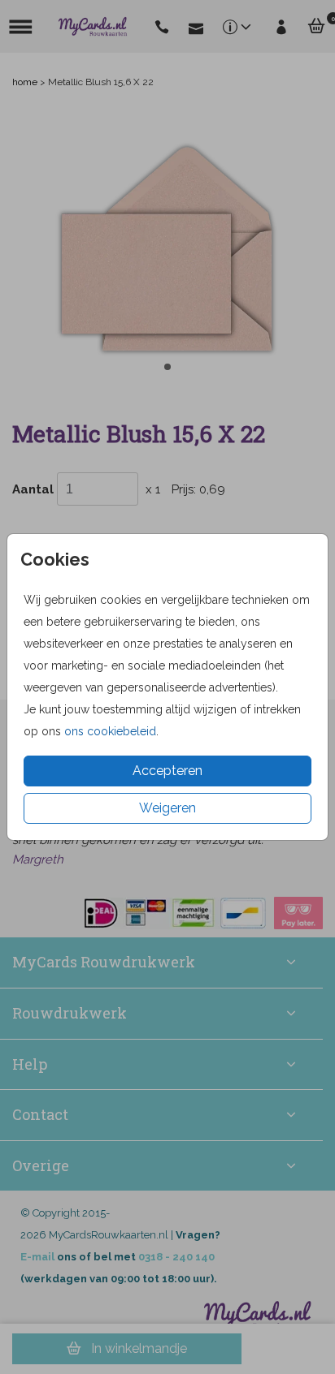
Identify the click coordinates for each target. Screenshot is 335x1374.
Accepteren (167, 770)
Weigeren (167, 808)
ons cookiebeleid (110, 731)
